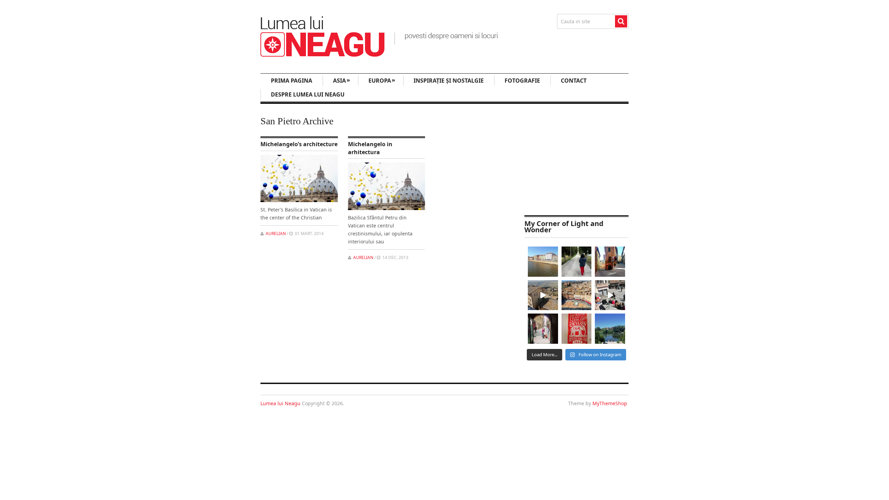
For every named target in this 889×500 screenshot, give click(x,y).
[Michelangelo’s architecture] (299, 178)
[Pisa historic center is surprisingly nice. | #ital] (543, 262)
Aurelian (276, 233)
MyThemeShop (609, 403)
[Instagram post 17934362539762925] (577, 329)
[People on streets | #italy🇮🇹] (543, 329)
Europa (381, 80)
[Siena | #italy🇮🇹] (577, 295)
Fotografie (522, 80)
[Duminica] (610, 329)
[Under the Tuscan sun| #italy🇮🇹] (610, 295)
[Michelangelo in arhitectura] (386, 186)
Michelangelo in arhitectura (370, 148)
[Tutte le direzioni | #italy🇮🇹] (610, 262)
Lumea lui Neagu (280, 403)
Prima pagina (291, 80)
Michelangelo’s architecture (299, 144)
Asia (341, 80)
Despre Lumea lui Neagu (307, 94)
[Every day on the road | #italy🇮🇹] (577, 262)
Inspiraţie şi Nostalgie (449, 80)
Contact (574, 80)
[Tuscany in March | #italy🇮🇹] (543, 295)
